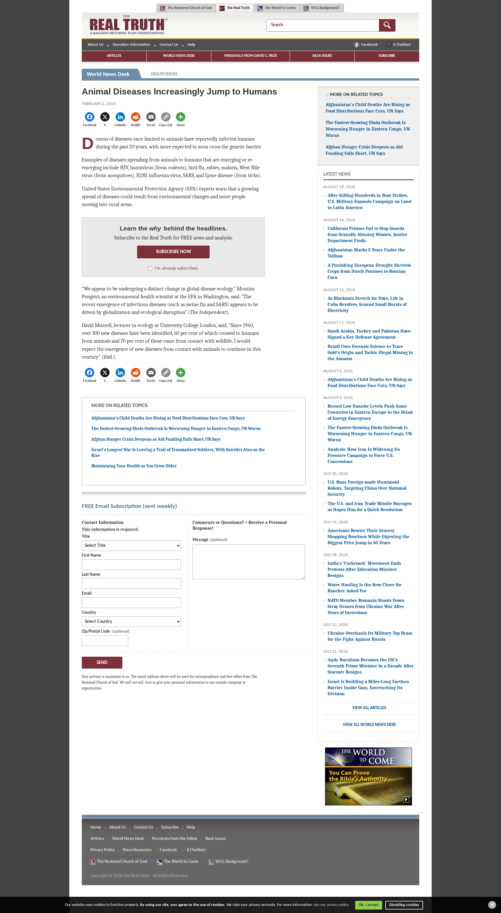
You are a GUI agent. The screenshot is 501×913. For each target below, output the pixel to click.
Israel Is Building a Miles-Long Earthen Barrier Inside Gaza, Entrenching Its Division (368, 687)
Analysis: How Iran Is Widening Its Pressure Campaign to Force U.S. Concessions (364, 455)
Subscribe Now (173, 251)
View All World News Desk (369, 725)
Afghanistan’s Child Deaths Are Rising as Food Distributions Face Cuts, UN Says (168, 418)
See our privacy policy (331, 905)
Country (89, 613)
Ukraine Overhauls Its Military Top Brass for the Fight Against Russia (370, 636)
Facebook (370, 45)
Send (102, 662)
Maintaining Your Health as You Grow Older (134, 466)
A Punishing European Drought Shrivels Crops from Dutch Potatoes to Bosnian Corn (369, 271)
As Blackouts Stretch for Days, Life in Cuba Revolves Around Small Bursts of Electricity (367, 304)
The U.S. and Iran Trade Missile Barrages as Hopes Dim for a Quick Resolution (369, 506)
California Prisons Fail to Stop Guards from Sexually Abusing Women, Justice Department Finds (367, 234)
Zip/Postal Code (96, 631)
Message (200, 540)
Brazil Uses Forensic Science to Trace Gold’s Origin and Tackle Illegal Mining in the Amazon (370, 352)
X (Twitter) (402, 45)
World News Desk (179, 56)
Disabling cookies (404, 905)
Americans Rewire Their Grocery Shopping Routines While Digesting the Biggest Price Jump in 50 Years (368, 536)
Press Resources (137, 850)
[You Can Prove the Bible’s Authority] (368, 779)
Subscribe (387, 56)
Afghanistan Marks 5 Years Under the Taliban (366, 253)
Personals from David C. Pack (250, 56)
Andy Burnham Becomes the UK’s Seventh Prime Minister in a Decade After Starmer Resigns (371, 666)
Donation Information (131, 45)
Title (86, 537)
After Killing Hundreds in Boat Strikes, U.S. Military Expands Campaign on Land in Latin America (369, 201)
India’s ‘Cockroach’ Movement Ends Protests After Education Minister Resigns (364, 569)
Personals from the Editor (174, 839)
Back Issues (322, 56)
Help (191, 45)
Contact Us (169, 45)
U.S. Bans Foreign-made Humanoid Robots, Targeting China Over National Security (367, 488)
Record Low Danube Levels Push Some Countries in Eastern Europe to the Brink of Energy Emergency (370, 412)
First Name (91, 555)
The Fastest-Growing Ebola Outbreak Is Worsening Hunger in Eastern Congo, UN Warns (176, 428)
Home (95, 827)
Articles (114, 56)
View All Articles (369, 708)
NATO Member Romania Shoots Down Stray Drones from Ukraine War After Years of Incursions (366, 606)
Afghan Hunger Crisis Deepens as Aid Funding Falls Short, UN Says (156, 439)
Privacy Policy (102, 850)
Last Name (91, 575)
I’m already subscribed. (176, 268)
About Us (96, 45)
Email (87, 593)
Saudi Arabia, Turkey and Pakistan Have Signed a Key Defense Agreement (369, 334)
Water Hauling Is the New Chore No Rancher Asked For (364, 587)
